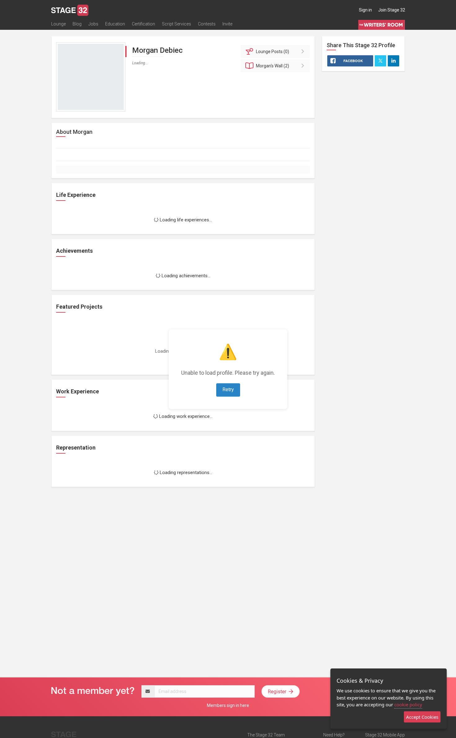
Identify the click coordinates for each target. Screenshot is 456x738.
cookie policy (408, 704)
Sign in (365, 9)
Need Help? (334, 734)
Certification (143, 23)
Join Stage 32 (391, 9)
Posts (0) (272, 51)
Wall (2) (272, 65)
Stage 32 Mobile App (385, 734)
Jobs (93, 23)
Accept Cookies (422, 717)
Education (115, 23)
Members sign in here (228, 705)
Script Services (176, 23)
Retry (228, 389)
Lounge (58, 23)
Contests (207, 23)
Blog (77, 23)
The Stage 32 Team (266, 734)
